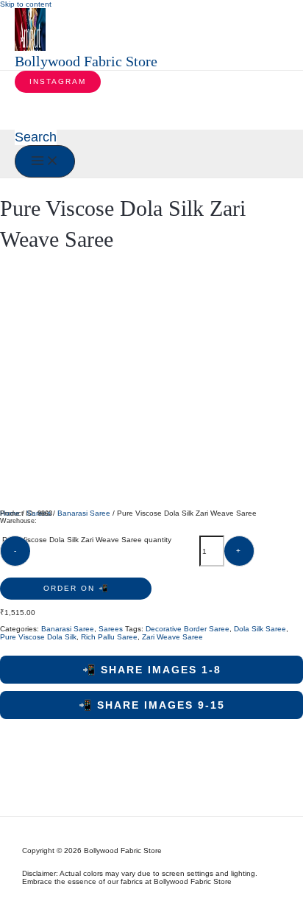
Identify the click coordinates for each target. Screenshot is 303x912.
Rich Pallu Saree (109, 637)
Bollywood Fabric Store (86, 61)
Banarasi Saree (83, 513)
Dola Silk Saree (260, 629)
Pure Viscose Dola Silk (38, 637)
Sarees (111, 629)
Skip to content (25, 4)
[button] (58, 82)
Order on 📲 (76, 588)
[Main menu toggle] (45, 161)
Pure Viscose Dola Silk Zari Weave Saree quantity (86, 540)
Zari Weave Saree (172, 637)
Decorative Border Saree (187, 629)
